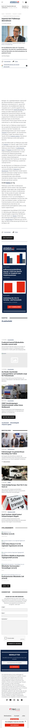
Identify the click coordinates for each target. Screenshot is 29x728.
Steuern (15, 216)
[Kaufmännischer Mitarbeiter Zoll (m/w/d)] (11, 574)
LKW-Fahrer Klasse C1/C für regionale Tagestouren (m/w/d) (12, 545)
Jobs (23, 716)
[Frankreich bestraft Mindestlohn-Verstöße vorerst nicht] (14, 330)
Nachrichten (8, 13)
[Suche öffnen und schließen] (23, 2)
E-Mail (3, 607)
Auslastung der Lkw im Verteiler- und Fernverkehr (12, 299)
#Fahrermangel (11, 449)
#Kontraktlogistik (14, 422)
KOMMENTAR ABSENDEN (14, 643)
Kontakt (16, 716)
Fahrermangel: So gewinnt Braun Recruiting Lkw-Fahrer (13, 453)
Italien (3, 150)
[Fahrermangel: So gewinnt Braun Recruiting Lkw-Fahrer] (14, 440)
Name (3, 613)
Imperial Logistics (15, 136)
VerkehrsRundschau (18, 109)
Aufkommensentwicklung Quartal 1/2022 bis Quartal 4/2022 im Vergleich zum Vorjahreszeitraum (12, 272)
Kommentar (4, 619)
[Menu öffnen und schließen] (2, 2)
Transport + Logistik (17, 13)
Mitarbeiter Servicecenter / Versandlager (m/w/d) (11, 567)
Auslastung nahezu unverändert (10, 302)
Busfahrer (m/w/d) (8, 534)
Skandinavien (5, 171)
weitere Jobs (6, 586)
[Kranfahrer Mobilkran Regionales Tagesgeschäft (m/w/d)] (14, 553)
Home (3, 13)
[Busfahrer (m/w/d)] (6, 532)
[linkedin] (18, 699)
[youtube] (10, 699)
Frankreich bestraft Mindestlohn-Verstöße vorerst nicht (13, 343)
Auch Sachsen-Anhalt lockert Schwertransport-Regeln (12, 515)
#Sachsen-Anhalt (11, 512)
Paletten (8, 183)
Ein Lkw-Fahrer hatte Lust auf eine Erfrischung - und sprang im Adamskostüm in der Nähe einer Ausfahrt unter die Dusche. (14, 380)
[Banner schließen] (24, 721)
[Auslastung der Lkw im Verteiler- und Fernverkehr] (14, 287)
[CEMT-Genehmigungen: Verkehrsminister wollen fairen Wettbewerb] (14, 391)
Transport (4, 132)
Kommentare (7, 61)
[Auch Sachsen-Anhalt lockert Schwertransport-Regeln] (14, 502)
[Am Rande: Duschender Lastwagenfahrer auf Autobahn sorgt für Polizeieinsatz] (14, 360)
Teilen (16, 61)
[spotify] (22, 699)
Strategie (6, 144)
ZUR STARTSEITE (8, 238)
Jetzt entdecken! (14, 725)
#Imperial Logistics (6, 424)
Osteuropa (16, 169)
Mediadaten (7, 716)
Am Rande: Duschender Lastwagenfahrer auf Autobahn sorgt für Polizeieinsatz (14, 374)
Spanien (9, 150)
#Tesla (9, 482)
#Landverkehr (7, 321)
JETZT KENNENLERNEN (14, 307)
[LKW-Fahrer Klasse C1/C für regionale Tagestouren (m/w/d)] (14, 541)
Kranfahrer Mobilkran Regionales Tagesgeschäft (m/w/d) (13, 556)
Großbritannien (20, 148)
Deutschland (9, 219)
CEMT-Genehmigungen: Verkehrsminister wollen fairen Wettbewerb (12, 405)
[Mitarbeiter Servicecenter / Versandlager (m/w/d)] (13, 564)
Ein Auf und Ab (6, 277)
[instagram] (14, 699)
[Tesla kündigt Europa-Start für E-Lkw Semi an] (14, 473)
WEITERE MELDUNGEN (8, 417)
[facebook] (6, 699)
